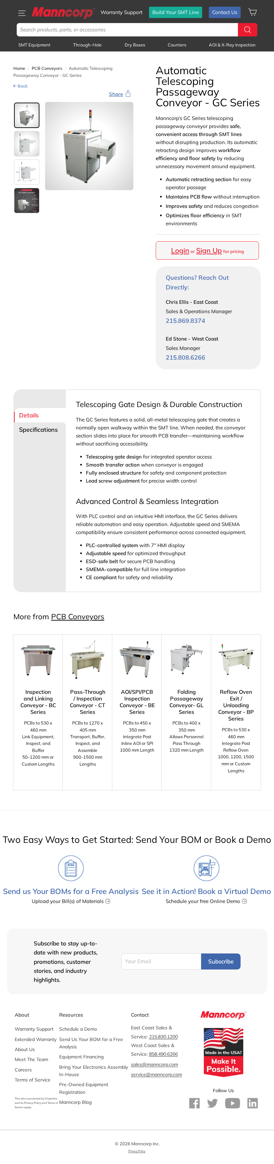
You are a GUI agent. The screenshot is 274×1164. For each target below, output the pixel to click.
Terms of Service (32, 1080)
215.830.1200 (163, 1037)
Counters (177, 44)
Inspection (232, 44)
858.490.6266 (163, 1054)
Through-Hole (87, 44)
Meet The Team (31, 1059)
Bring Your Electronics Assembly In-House (93, 1070)
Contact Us (224, 12)
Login (180, 250)
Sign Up (209, 250)
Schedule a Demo (78, 1029)
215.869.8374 (185, 321)
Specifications (38, 429)
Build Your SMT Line (175, 12)
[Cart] (252, 12)
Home (19, 68)
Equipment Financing (81, 1057)
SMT (34, 44)
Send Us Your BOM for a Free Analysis (91, 1043)
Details (29, 415)
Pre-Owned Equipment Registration (83, 1088)
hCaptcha (51, 1098)
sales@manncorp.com (154, 1064)
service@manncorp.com (156, 1074)
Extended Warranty (35, 1039)
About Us (25, 1049)
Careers (23, 1070)
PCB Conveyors (47, 68)
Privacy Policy (32, 1103)
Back (22, 86)
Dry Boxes (135, 44)
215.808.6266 (185, 357)
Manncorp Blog (75, 1102)
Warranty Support (121, 12)
